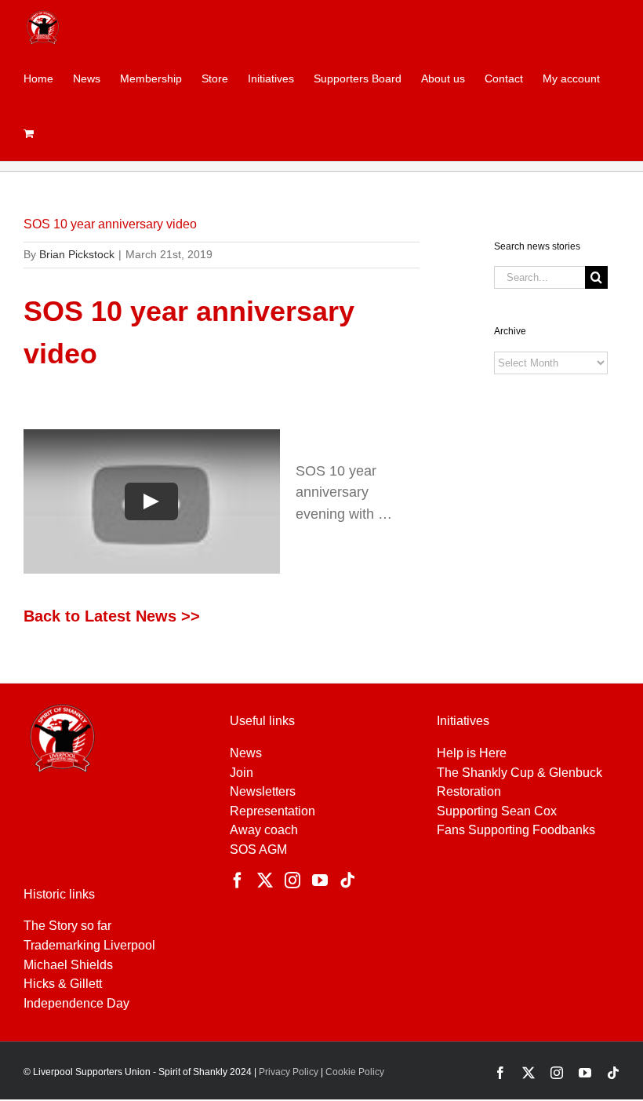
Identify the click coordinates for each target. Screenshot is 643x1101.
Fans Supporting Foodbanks (516, 830)
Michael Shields (68, 965)
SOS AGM (258, 849)
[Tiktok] (347, 880)
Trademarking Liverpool (89, 945)
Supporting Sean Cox (497, 811)
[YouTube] (320, 880)
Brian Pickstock (76, 254)
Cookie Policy (354, 1071)
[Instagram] (292, 880)
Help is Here (472, 753)
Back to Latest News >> (112, 616)
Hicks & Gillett (63, 983)
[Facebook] (237, 880)
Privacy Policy (287, 1071)
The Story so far (67, 925)
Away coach (264, 830)
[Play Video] (151, 501)
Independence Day (76, 1003)
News (246, 753)
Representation (272, 811)
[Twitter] (265, 880)
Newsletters (263, 791)
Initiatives (463, 720)
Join (241, 772)
